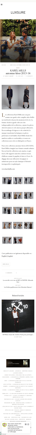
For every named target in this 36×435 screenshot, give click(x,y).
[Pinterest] (19, 16)
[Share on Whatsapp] (25, 273)
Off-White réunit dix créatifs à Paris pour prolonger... (18, 334)
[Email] (23, 16)
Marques (28, 419)
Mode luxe (7, 417)
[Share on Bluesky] (28, 273)
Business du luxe (27, 417)
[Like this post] (17, 273)
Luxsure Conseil (18, 373)
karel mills (6, 264)
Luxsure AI (18, 371)
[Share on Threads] (27, 273)
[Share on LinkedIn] (24, 273)
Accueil (4, 65)
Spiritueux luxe (15, 417)
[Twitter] (14, 16)
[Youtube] (21, 16)
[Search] (34, 4)
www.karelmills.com (8, 169)
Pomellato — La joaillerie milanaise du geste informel (18, 393)
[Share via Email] (30, 273)
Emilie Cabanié (9, 76)
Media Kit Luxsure (9, 371)
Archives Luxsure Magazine (18, 421)
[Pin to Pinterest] (22, 273)
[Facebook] (12, 16)
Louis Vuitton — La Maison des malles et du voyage (18, 384)
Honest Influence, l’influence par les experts (18, 375)
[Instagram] (16, 16)
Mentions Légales (27, 371)
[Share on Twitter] (20, 273)
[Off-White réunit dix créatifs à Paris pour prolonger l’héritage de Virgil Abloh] (18, 316)
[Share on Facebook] (19, 273)
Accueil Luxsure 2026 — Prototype (15, 419)
